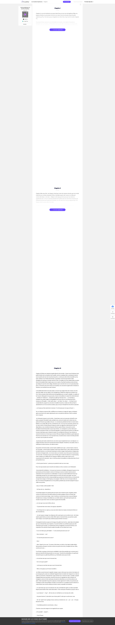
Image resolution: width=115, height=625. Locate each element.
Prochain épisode (89, 1)
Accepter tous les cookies (74, 621)
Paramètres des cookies (87, 621)
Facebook (25, 24)
